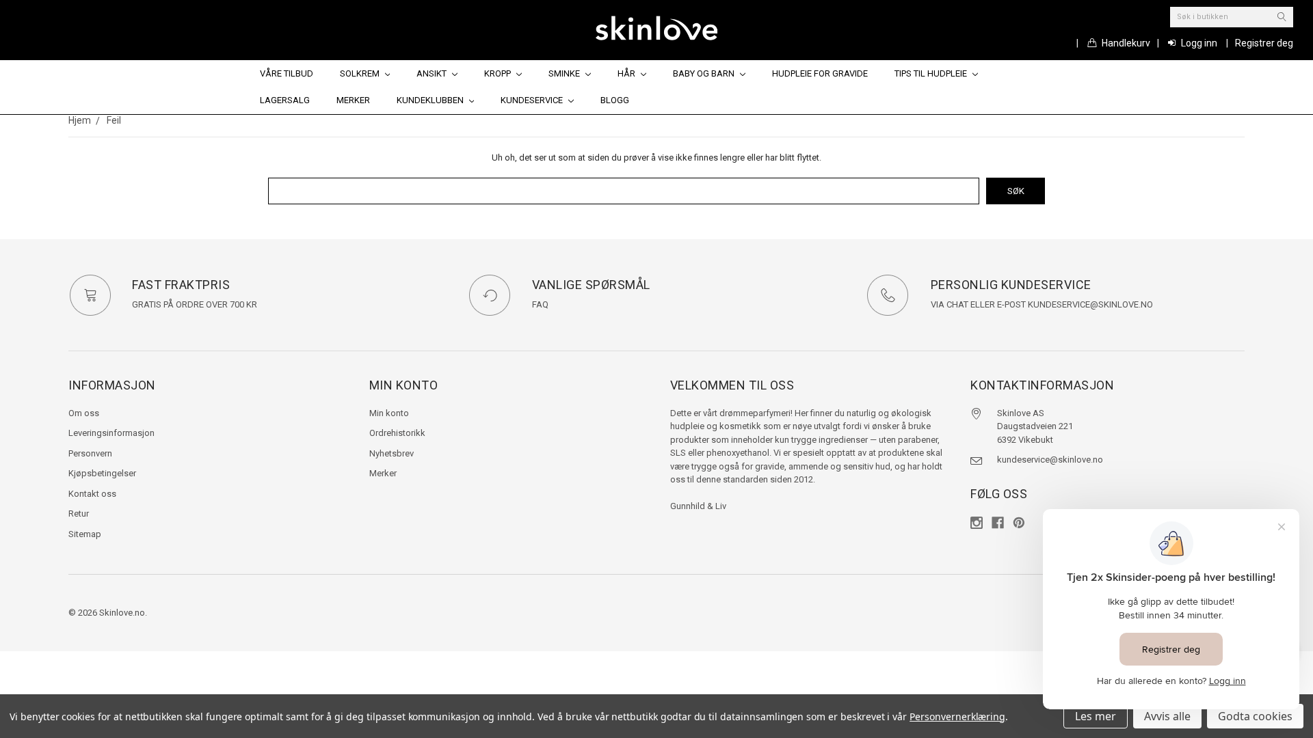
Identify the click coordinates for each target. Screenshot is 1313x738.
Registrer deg (1264, 43)
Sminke (565, 73)
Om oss (83, 413)
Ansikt (432, 73)
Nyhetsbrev (391, 453)
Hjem (79, 120)
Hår (627, 73)
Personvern (90, 453)
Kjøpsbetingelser (102, 473)
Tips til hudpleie (931, 73)
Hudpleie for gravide (820, 73)
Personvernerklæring (957, 716)
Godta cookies (1255, 716)
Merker (353, 100)
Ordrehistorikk (397, 433)
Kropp (498, 73)
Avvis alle (1167, 716)
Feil (114, 120)
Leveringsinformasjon (111, 433)
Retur (78, 513)
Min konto (389, 413)
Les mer (1095, 716)
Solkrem (361, 73)
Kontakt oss (92, 494)
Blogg (614, 100)
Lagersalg (285, 100)
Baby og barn (705, 73)
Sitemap (84, 534)
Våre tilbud (286, 73)
